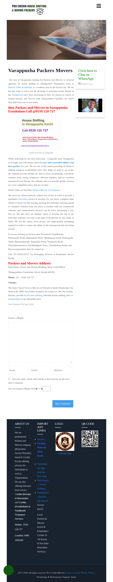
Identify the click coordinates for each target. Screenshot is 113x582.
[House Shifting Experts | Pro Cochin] (34, 9)
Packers (28, 288)
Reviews (41, 439)
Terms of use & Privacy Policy (80, 573)
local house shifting (33, 295)
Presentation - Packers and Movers (43, 496)
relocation (23, 199)
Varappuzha (17, 95)
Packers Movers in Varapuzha (47, 190)
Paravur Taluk (14, 87)
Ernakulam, (27, 87)
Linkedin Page (65, 453)
